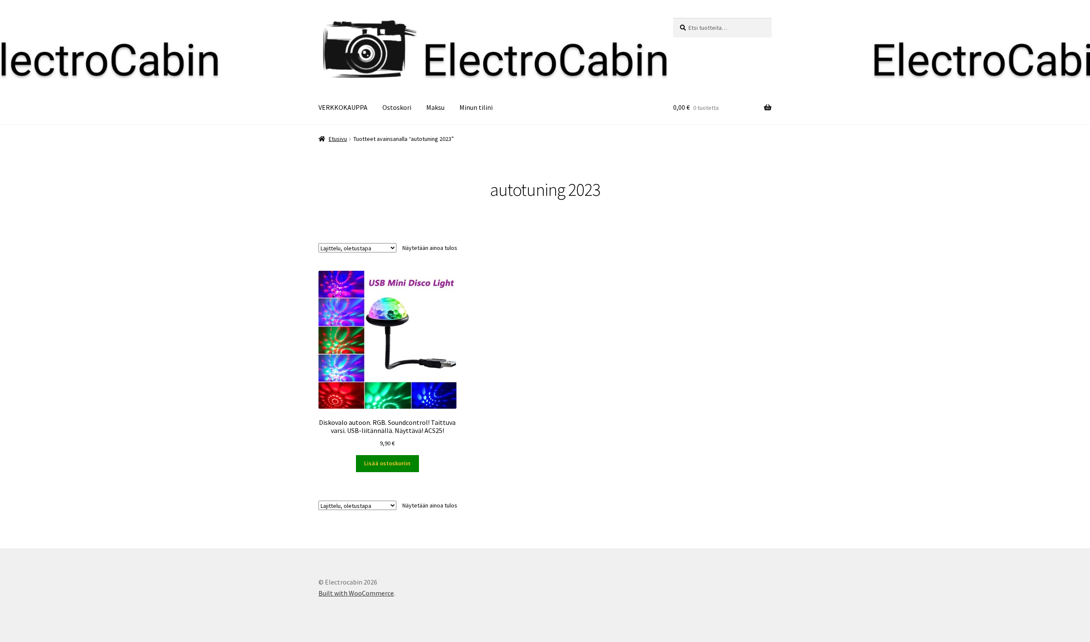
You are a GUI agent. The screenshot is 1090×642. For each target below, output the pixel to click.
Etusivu (338, 139)
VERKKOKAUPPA (342, 107)
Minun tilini (476, 107)
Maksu (435, 107)
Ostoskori (396, 107)
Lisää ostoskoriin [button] (387, 463)
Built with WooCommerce (356, 593)
